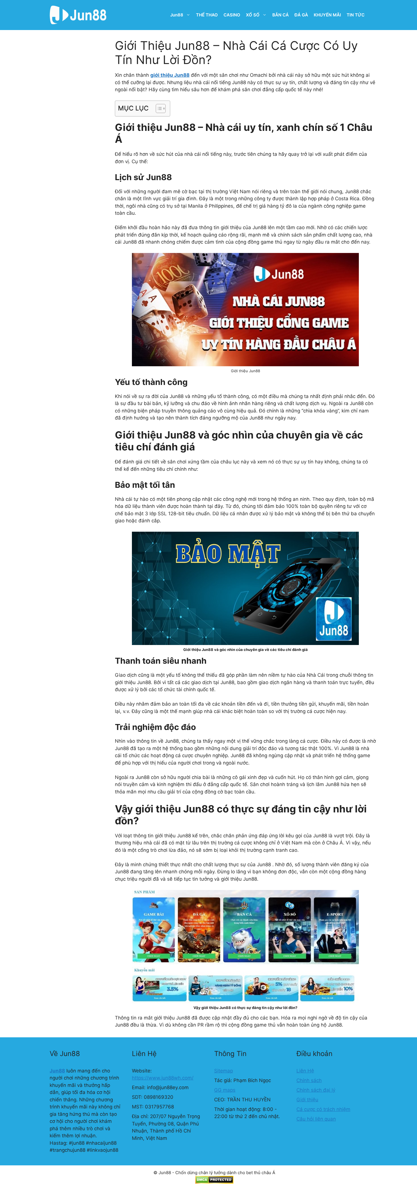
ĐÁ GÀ (301, 15)
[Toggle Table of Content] (157, 108)
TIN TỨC (356, 15)
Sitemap (223, 1071)
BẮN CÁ (280, 15)
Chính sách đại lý (315, 1090)
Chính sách (309, 1080)
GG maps (224, 1090)
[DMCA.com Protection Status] (214, 1182)
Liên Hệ (305, 1071)
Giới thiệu (307, 1099)
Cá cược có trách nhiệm (323, 1109)
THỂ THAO (207, 15)
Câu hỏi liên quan (316, 1119)
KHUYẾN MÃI (327, 15)
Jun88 (176, 15)
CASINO (232, 15)
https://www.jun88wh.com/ (162, 1078)
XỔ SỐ (253, 15)
